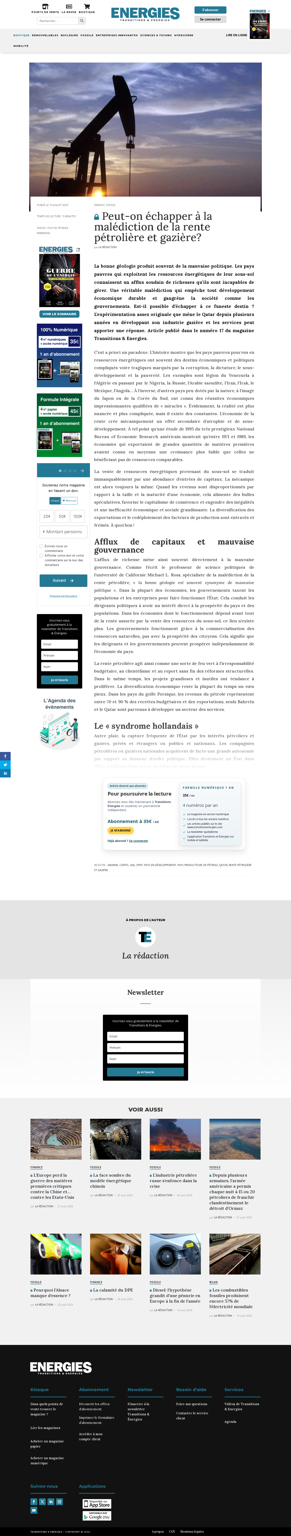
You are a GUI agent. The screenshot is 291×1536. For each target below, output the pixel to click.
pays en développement (160, 865)
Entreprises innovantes (117, 35)
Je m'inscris (59, 680)
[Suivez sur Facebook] (33, 1501)
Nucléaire (69, 35)
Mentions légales (192, 1531)
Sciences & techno (156, 35)
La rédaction (108, 247)
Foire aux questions (191, 1404)
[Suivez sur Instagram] (59, 1501)
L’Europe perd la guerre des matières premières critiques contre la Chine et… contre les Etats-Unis (52, 1186)
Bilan (213, 1282)
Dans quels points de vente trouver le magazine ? (46, 1409)
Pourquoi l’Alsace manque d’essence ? (50, 1292)
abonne (113, 865)
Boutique (21, 35)
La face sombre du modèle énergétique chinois (110, 1180)
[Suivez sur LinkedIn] (51, 1501)
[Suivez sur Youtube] (33, 1510)
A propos (158, 1531)
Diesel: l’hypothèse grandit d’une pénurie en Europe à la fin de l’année (175, 1295)
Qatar (223, 865)
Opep (139, 865)
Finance (99, 205)
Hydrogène (183, 35)
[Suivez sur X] (42, 1501)
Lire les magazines (45, 1428)
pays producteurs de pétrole (197, 865)
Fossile (87, 35)
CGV (172, 1531)
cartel (124, 865)
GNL (132, 865)
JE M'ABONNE (121, 830)
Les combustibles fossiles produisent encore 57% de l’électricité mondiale (231, 1298)
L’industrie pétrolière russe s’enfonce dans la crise (173, 1180)
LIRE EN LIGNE (236, 35)
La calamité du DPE (112, 1290)
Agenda (230, 1422)
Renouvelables (45, 35)
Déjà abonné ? (128, 841)
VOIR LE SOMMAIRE (59, 314)
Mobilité (21, 45)
